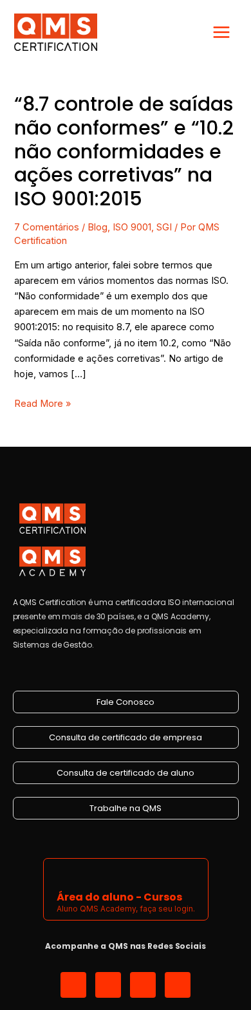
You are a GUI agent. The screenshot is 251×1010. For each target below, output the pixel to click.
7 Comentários (46, 227)
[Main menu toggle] (221, 32)
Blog (97, 227)
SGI (164, 227)
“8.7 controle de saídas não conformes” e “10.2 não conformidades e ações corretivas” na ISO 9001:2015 (124, 151)
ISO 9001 (132, 227)
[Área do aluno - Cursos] (65, 873)
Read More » (42, 402)
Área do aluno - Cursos (119, 897)
